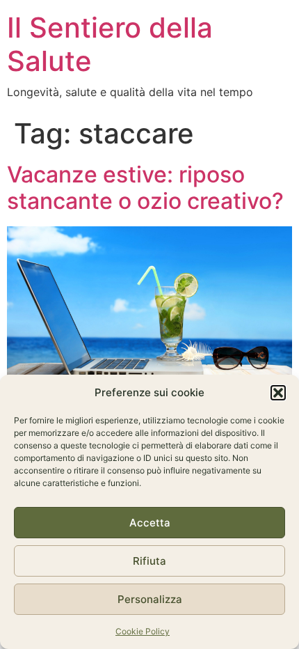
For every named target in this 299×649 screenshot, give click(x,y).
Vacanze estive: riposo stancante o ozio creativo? (145, 187)
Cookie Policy (142, 631)
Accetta (149, 522)
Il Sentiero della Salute (110, 44)
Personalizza (150, 599)
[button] (278, 393)
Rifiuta (149, 561)
